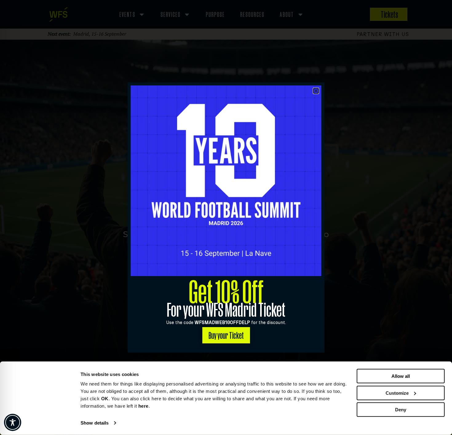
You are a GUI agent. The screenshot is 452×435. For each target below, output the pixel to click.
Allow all (400, 376)
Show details (95, 422)
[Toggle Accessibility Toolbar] (13, 422)
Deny (400, 409)
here (143, 406)
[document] (226, 217)
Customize (397, 392)
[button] (316, 91)
